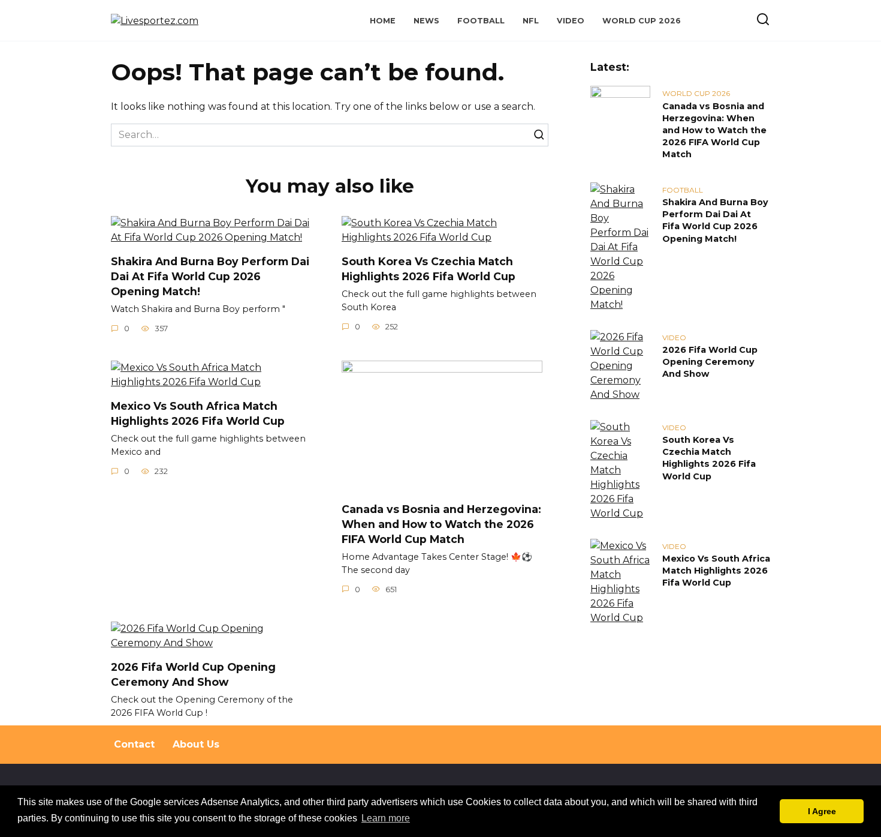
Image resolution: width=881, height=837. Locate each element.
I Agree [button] (822, 811)
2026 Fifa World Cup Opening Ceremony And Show (193, 674)
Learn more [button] (385, 818)
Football (481, 20)
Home (383, 20)
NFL (531, 20)
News (426, 20)
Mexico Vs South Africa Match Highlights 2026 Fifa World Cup (198, 413)
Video (570, 20)
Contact (134, 744)
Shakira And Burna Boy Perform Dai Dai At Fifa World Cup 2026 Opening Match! (210, 276)
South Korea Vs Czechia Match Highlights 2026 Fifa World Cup (428, 269)
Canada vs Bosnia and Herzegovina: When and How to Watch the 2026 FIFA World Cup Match (441, 524)
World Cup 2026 (641, 20)
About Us (196, 744)
